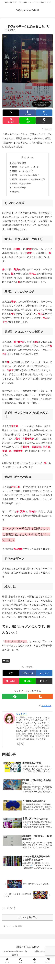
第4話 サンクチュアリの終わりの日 (28, 179)
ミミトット (21, 713)
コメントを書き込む (27, 917)
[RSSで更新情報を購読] (40, 696)
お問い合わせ (40, 951)
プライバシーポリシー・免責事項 (15, 953)
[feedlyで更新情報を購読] (14, 696)
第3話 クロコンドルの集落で (25, 175)
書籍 (7, 661)
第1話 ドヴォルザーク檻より (25, 167)
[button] (44, 120)
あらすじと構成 (19, 163)
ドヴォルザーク (19, 187)
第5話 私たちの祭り (21, 183)
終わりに (16, 191)
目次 (23, 157)
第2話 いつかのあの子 (22, 171)
